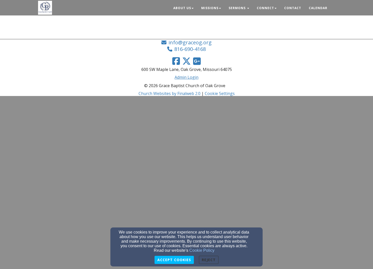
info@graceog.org (190, 42)
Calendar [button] (318, 8)
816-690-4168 (190, 49)
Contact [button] (292, 8)
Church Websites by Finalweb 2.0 (169, 93)
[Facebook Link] (176, 61)
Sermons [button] (238, 8)
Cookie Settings (220, 93)
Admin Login (186, 77)
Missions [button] (209, 8)
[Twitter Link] (186, 61)
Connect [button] (265, 8)
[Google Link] (197, 61)
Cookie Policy (201, 250)
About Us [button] (182, 8)
